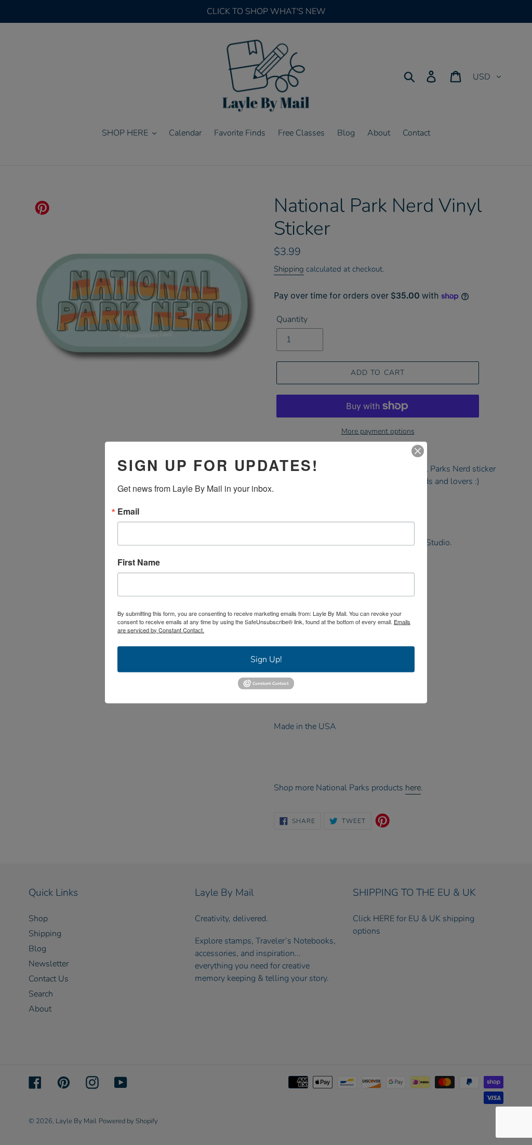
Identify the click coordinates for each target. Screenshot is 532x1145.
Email (128, 511)
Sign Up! (266, 659)
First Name (138, 562)
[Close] (417, 450)
